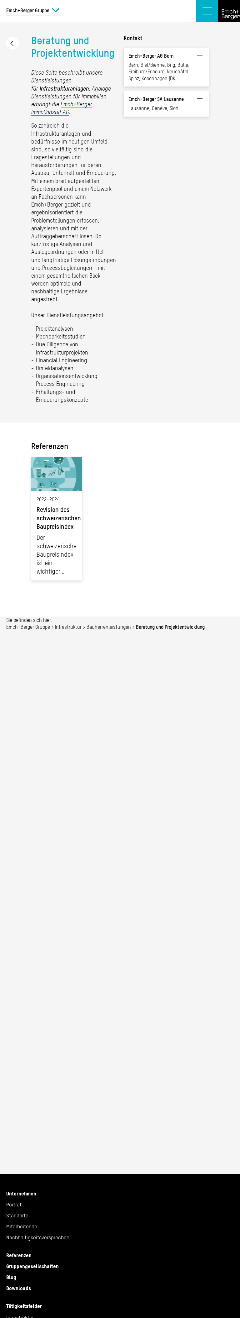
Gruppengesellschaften (32, 1266)
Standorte (17, 1215)
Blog (11, 1277)
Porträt (14, 1204)
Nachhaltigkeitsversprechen (37, 1237)
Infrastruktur (68, 627)
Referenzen (19, 1255)
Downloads (18, 1288)
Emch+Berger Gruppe (28, 627)
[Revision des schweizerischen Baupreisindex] (56, 518)
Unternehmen (21, 1193)
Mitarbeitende (21, 1226)
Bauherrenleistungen (12, 43)
